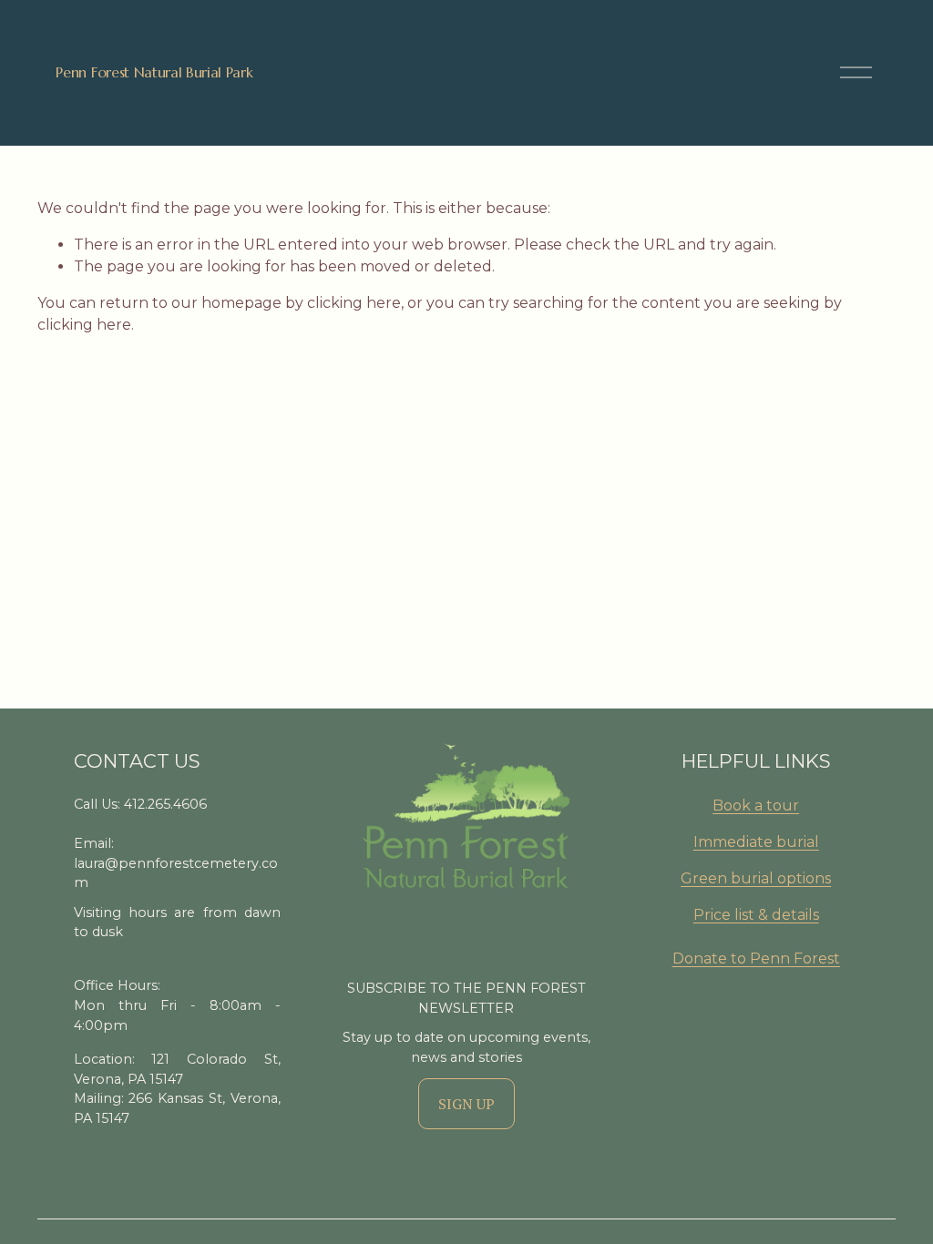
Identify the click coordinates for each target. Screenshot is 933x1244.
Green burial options (756, 878)
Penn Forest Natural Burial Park (154, 72)
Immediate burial (756, 842)
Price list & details (756, 914)
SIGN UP (466, 1104)
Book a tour (756, 805)
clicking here (354, 302)
